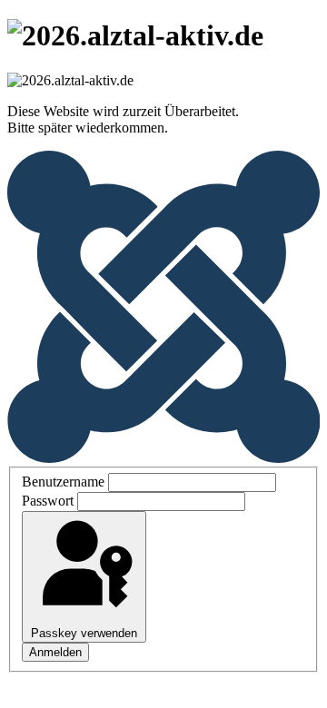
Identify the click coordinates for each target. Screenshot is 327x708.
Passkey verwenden (84, 633)
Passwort (48, 500)
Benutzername (63, 481)
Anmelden (55, 652)
